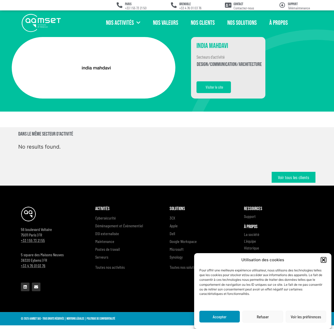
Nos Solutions (242, 23)
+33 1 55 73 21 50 (136, 8)
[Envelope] (36, 287)
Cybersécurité (105, 218)
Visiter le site (214, 87)
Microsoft (177, 249)
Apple (174, 226)
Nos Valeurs (165, 23)
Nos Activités (120, 23)
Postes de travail (107, 249)
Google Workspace (183, 241)
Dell (172, 233)
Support (293, 4)
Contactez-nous (244, 8)
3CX (172, 218)
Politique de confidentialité (101, 319)
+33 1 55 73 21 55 (33, 240)
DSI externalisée (107, 233)
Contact (238, 4)
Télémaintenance (299, 8)
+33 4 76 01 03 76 (190, 8)
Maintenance (104, 241)
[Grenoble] (174, 5)
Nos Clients (203, 23)
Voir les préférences (306, 316)
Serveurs (101, 257)
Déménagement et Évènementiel (119, 226)
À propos (278, 23)
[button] (323, 260)
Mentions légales (75, 319)
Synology (176, 257)
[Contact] (228, 5)
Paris (128, 4)
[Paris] (119, 5)
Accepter (219, 316)
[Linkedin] (25, 287)
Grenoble (185, 4)
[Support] (282, 5)
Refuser (263, 316)
